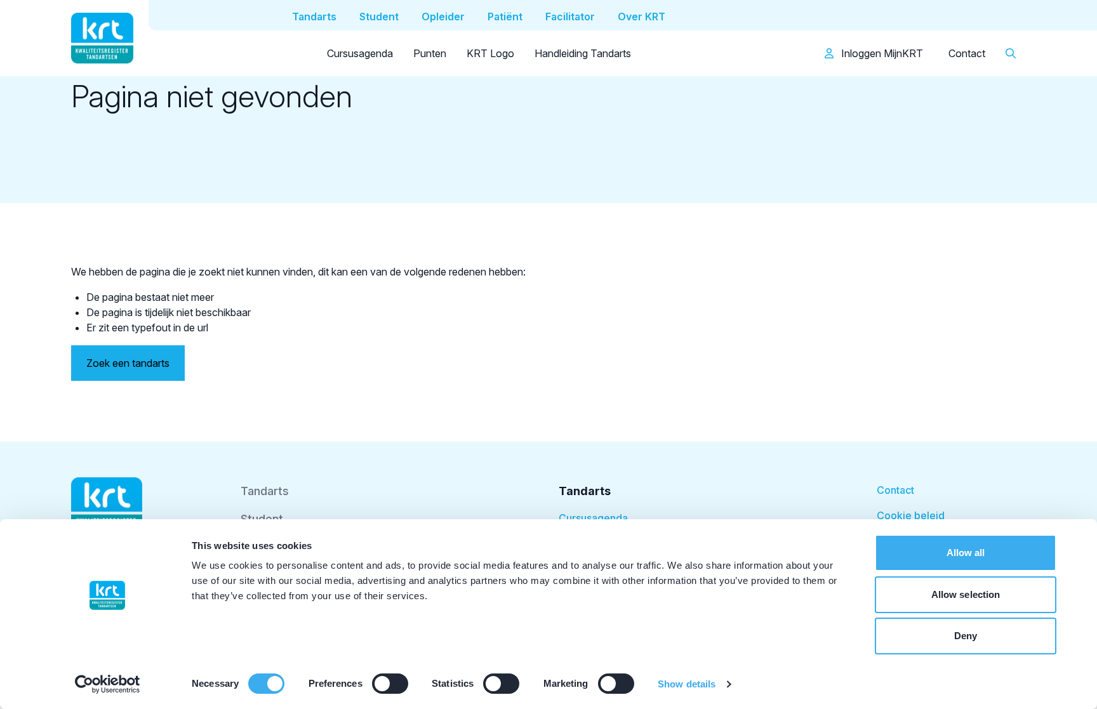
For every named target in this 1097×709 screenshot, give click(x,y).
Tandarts (265, 491)
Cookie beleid (911, 515)
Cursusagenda (360, 53)
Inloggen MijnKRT (881, 53)
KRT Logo (490, 53)
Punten (429, 53)
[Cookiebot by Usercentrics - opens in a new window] (107, 684)
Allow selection (966, 594)
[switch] (390, 683)
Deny (965, 635)
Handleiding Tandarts (583, 53)
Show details (686, 684)
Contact (966, 53)
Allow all (966, 552)
